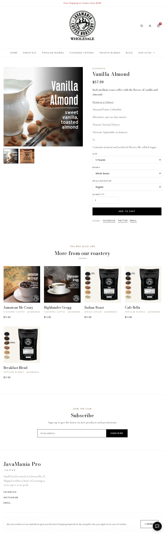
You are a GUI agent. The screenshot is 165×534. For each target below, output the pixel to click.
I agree (149, 524)
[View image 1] (11, 156)
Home (14, 52)
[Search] (142, 26)
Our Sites (145, 52)
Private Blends (110, 52)
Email (133, 220)
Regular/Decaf (102, 181)
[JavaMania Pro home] (82, 25)
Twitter (123, 220)
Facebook (109, 220)
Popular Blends (53, 52)
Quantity (98, 194)
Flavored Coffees (82, 52)
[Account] (150, 26)
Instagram (11, 497)
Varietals (30, 52)
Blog (129, 52)
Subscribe (117, 433)
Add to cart (127, 211)
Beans (96, 167)
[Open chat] (157, 526)
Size (95, 154)
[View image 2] (27, 156)
